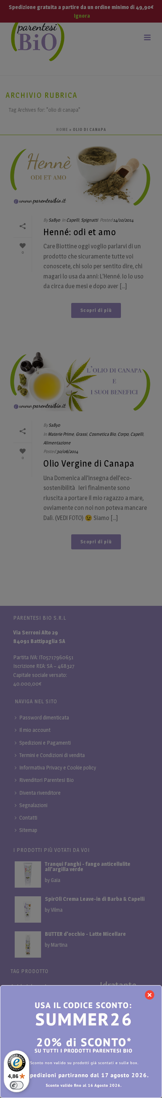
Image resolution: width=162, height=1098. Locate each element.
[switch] (16, 1085)
